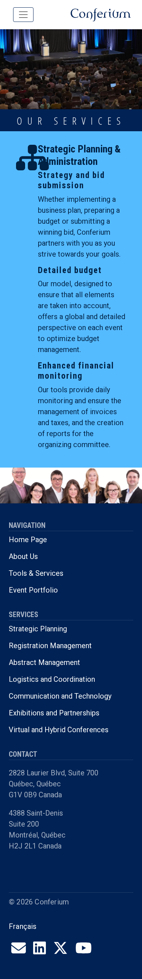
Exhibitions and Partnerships (54, 712)
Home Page (28, 539)
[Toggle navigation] (23, 14)
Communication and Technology (60, 696)
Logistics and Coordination (52, 679)
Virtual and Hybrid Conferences (59, 729)
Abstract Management (44, 662)
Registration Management (50, 645)
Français (23, 926)
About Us (23, 556)
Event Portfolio (33, 590)
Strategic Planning (38, 628)
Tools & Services (36, 573)
